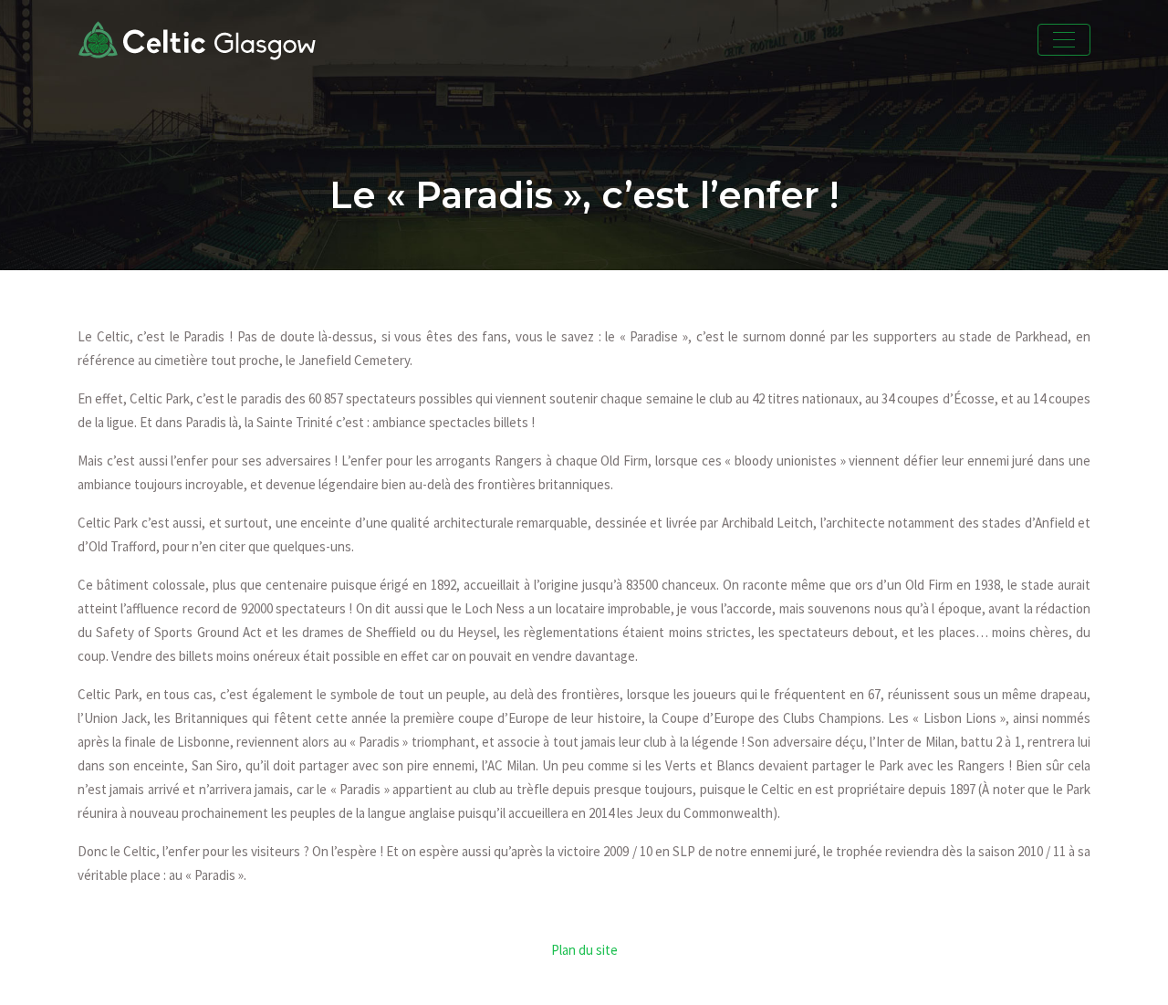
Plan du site (584, 949)
